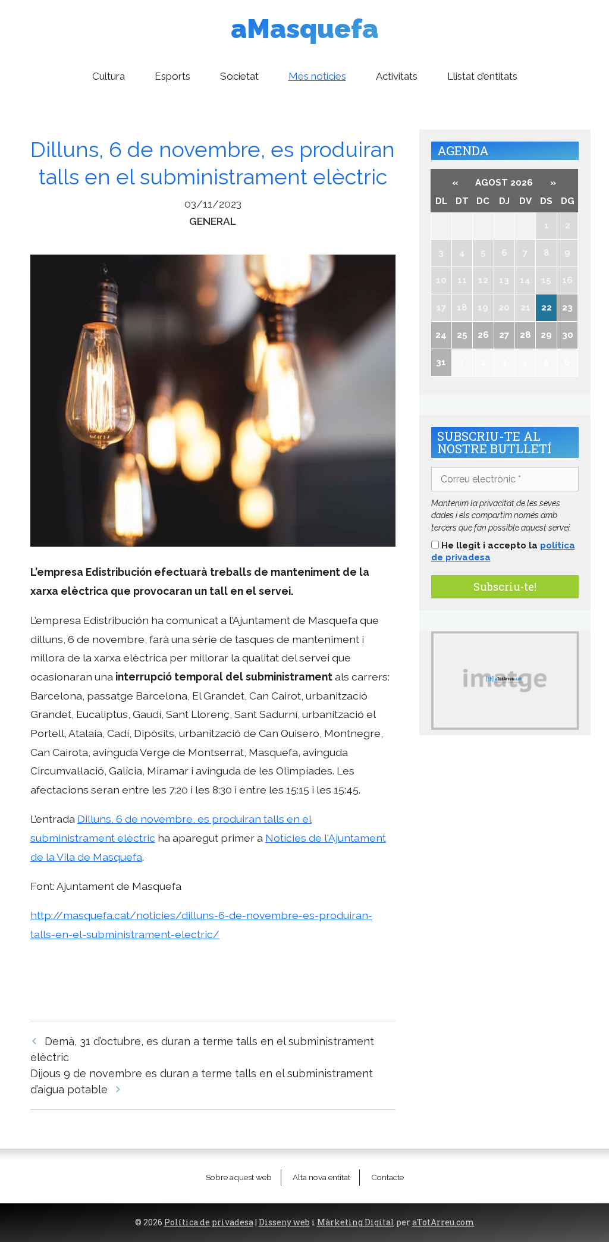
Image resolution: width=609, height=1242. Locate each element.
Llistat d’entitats (482, 76)
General (212, 221)
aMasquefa (304, 29)
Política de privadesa (208, 1222)
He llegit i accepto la (503, 551)
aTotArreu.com (443, 1222)
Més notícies (317, 76)
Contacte (387, 1177)
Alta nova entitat (321, 1177)
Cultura (108, 76)
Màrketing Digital (355, 1222)
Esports (172, 76)
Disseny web (284, 1222)
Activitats (396, 76)
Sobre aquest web (239, 1177)
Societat (239, 76)
